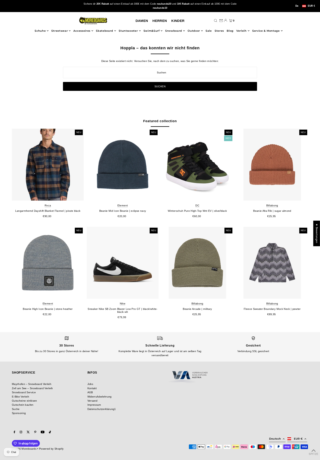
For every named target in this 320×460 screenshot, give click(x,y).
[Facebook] (14, 432)
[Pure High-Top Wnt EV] (197, 165)
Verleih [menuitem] (241, 30)
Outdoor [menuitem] (194, 30)
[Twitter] (28, 432)
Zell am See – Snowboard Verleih (32, 388)
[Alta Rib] (272, 165)
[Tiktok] (50, 432)
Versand (92, 400)
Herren (159, 21)
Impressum (94, 404)
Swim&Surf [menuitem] (152, 30)
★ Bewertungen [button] (316, 233)
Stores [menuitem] (219, 30)
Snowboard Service (24, 392)
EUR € (311, 6)
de (297, 6)
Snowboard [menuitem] (173, 30)
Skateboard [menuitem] (104, 30)
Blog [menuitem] (230, 30)
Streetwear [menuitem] (59, 30)
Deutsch (275, 438)
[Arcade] (197, 263)
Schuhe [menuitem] (40, 30)
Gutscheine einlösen (24, 400)
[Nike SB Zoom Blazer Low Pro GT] (123, 263)
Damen (142, 21)
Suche (16, 409)
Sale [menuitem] (209, 30)
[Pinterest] (35, 432)
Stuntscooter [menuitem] (128, 30)
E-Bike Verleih (20, 396)
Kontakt (92, 388)
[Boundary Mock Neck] (272, 263)
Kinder (177, 21)
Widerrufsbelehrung (99, 396)
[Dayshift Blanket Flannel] (48, 165)
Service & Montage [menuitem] (266, 30)
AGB (90, 392)
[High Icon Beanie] (48, 263)
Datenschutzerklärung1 (101, 409)
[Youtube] (42, 432)
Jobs (90, 383)
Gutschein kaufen (23, 404)
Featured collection (160, 121)
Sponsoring (19, 413)
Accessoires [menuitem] (81, 30)
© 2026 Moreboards (24, 448)
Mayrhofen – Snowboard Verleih (31, 383)
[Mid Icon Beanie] (123, 165)
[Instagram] (21, 432)
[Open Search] (215, 20)
